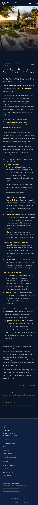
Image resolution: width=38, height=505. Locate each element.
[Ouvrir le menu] (30, 3)
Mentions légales (8, 472)
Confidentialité (7, 475)
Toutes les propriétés (9, 443)
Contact (5, 469)
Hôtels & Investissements (10, 457)
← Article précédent (9, 392)
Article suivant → (9, 402)
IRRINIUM (12, 2)
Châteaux (6, 447)
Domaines (6, 450)
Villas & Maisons (8, 453)
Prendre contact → (11, 490)
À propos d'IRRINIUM (9, 465)
